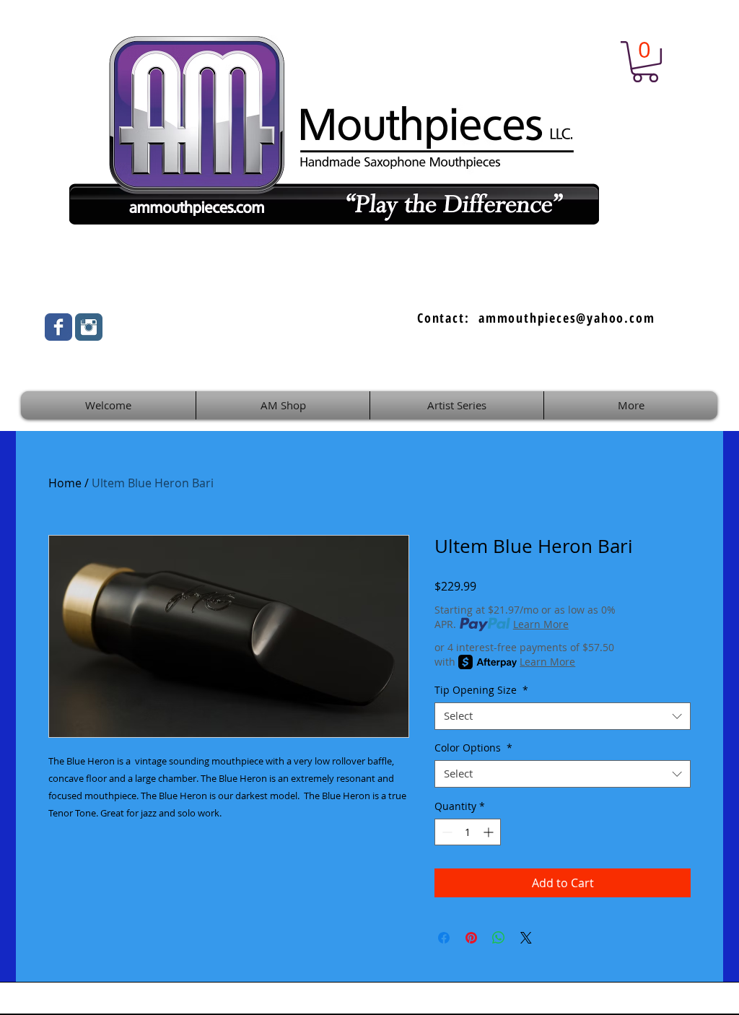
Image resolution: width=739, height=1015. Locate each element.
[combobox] (562, 716)
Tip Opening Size (481, 690)
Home (65, 483)
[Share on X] (526, 937)
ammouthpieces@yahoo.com (566, 317)
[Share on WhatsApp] (498, 937)
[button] (645, 61)
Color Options (473, 747)
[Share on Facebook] (443, 937)
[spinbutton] (468, 832)
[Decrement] (446, 832)
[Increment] (490, 832)
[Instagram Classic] (88, 327)
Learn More (541, 624)
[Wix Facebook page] (58, 327)
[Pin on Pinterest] (471, 937)
